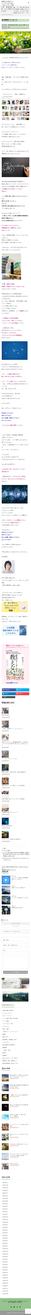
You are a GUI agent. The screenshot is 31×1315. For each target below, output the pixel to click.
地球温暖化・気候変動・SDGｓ (9, 1039)
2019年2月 (5, 1272)
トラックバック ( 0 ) (15, 923)
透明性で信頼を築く (7, 825)
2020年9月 (5, 1224)
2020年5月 (5, 1235)
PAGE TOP (28, 1273)
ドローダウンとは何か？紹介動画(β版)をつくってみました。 (20, 878)
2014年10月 (5, 1293)
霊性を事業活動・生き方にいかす (10, 1063)
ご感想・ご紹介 (7, 1050)
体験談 (4, 1034)
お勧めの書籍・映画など (8, 1010)
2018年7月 (5, 1288)
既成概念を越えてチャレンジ (9, 812)
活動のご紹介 (13, 1301)
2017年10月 (5, 1291)
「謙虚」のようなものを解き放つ (19, 1095)
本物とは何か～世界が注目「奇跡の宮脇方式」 (14, 772)
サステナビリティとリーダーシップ (20, 858)
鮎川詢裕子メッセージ (22, 1301)
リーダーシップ (7, 859)
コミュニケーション (7, 1013)
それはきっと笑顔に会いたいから (19, 1144)
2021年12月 (5, 1198)
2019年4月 (5, 1267)
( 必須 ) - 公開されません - (10, 945)
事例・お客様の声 (12, 1302)
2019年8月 (5, 1256)
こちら (3, 621)
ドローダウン (6, 1042)
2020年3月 (5, 1240)
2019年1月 (5, 1275)
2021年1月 (5, 1214)
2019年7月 (5, 1259)
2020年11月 (5, 1219)
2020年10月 (5, 1222)
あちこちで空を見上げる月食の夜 (19, 1104)
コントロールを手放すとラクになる (20, 897)
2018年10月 (5, 1283)
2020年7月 (5, 1230)
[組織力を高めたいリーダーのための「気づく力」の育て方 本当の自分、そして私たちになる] (7, 6)
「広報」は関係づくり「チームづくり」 (12, 728)
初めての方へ (5, 1037)
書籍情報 (4, 1047)
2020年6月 (5, 1232)
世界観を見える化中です (17, 907)
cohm (4, 848)
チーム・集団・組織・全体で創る (11, 852)
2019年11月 (5, 1251)
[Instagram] (20, 1306)
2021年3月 (5, 1209)
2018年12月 (5, 1277)
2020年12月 (5, 1217)
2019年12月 (5, 1248)
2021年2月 (5, 1211)
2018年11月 (5, 1280)
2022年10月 (5, 1187)
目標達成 (4, 1055)
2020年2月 (5, 1243)
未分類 (4, 1052)
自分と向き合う (6, 715)
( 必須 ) (6, 940)
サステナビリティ (7, 858)
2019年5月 (5, 1264)
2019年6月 (5, 1262)
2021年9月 (5, 1203)
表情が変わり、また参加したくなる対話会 (13, 785)
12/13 (18, 585)
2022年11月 (5, 1185)
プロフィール (5, 1301)
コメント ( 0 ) (16, 926)
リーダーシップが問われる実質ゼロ (11, 839)
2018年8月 (5, 1285)
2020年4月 (5, 1238)
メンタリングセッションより (9, 758)
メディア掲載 (5, 1021)
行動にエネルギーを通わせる (18, 887)
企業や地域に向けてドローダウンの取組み (13, 799)
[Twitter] (14, 1306)
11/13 (14, 585)
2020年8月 (5, 1227)
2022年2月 (5, 1195)
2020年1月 (5, 1246)
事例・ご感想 (5, 1029)
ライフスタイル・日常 (7, 1023)
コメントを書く (7, 850)
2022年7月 (5, 1193)
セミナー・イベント (7, 1015)
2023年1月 (5, 1182)
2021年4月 (5, 1206)
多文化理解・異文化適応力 (8, 1044)
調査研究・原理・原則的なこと (9, 1060)
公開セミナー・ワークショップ (10, 1031)
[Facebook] (17, 1306)
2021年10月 (5, 1201)
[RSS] (11, 1306)
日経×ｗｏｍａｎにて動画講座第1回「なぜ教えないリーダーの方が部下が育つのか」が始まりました (15, 743)
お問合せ (20, 1302)
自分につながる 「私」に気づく (17, 854)
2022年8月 (5, 1190)
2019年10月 (5, 1254)
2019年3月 (5, 1270)
